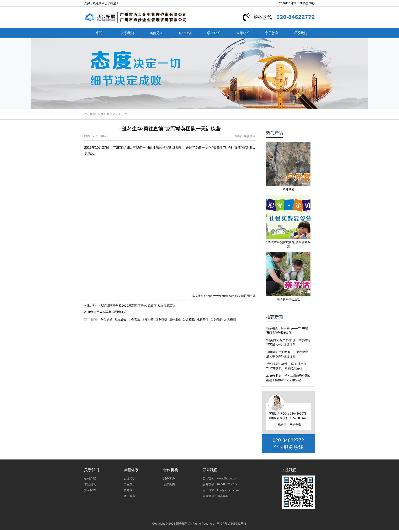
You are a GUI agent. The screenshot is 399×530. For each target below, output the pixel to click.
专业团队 (90, 484)
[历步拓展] (135, 17)
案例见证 (156, 33)
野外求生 (175, 319)
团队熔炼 (161, 319)
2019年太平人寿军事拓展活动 (103, 311)
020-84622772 (295, 17)
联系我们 (300, 33)
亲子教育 (271, 33)
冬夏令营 (148, 319)
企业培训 (185, 33)
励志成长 (120, 319)
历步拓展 (182, 523)
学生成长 (213, 33)
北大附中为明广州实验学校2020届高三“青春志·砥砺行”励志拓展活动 (131, 305)
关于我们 (127, 33)
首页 (98, 33)
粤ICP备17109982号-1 (231, 523)
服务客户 (169, 478)
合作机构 (169, 484)
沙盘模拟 (189, 319)
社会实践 (134, 319)
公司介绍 (90, 478)
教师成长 (242, 33)
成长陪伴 (202, 319)
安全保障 (90, 490)
